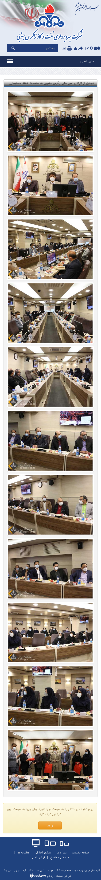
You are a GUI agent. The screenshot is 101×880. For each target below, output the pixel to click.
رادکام (50, 876)
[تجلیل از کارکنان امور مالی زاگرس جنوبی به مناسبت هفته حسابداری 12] (50, 568)
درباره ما (61, 852)
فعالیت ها (23, 852)
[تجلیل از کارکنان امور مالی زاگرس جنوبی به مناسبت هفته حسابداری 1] (50, 249)
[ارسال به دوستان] (81, 48)
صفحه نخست (80, 852)
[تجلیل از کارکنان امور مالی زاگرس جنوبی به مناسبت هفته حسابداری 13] (50, 696)
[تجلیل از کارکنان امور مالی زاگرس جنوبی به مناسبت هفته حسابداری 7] (50, 377)
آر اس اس (38, 857)
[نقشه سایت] (75, 48)
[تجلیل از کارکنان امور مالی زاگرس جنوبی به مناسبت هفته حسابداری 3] (50, 632)
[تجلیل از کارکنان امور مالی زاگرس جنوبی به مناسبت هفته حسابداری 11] (50, 441)
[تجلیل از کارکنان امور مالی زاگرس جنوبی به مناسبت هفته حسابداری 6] (50, 313)
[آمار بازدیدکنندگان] (64, 48)
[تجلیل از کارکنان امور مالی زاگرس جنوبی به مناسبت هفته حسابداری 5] (50, 121)
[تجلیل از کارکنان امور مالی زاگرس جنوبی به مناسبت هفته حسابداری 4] (50, 760)
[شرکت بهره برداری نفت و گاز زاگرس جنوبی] (50, 24)
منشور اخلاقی (43, 852)
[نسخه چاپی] (70, 48)
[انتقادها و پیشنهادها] (87, 48)
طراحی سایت (63, 876)
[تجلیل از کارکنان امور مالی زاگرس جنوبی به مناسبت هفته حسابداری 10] (50, 505)
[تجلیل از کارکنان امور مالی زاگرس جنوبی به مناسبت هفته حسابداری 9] (50, 185)
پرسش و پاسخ (59, 857)
